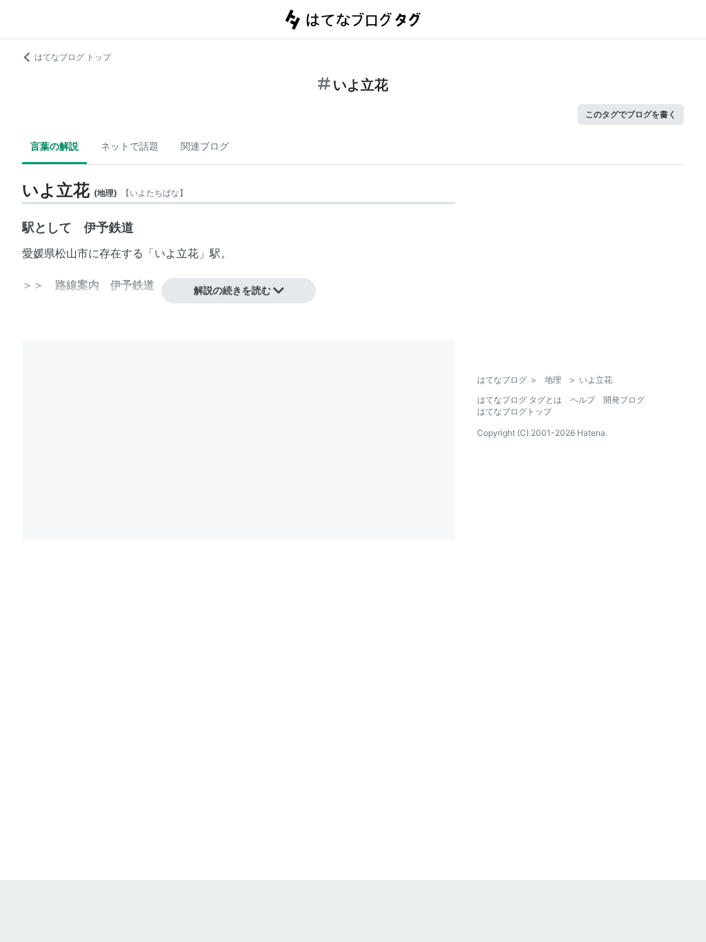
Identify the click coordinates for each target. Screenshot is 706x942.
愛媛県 (38, 253)
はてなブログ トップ (72, 57)
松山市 (71, 253)
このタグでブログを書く (630, 114)
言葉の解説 (54, 146)
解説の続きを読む (232, 290)
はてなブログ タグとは (519, 399)
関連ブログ (205, 146)
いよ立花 (176, 253)
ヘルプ (582, 399)
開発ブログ (624, 399)
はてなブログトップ (514, 411)
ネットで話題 (130, 146)
